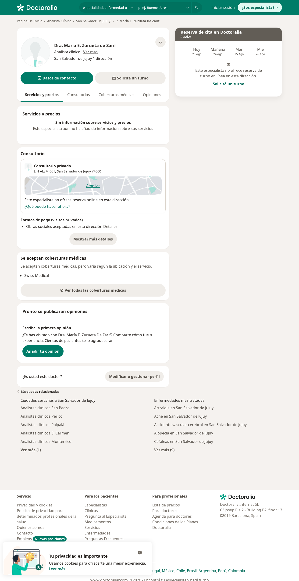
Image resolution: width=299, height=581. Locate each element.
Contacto (25, 533)
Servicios (92, 527)
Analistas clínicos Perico (42, 416)
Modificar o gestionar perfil (134, 376)
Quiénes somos (30, 527)
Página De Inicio (29, 21)
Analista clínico (67, 51)
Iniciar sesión (223, 7)
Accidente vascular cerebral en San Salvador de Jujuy (200, 424)
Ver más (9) (164, 449)
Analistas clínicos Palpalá (42, 424)
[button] (57, 78)
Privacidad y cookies (35, 505)
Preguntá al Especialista (106, 516)
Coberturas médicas (116, 94)
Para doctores (164, 510)
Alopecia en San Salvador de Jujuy (183, 433)
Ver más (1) (31, 449)
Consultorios (78, 94)
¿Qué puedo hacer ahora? (47, 206)
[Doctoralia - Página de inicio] (46, 7)
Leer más (57, 568)
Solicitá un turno (228, 83)
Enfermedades (97, 533)
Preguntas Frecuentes (104, 538)
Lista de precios (166, 505)
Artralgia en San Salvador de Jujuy (184, 407)
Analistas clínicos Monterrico (46, 441)
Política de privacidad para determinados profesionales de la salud (46, 516)
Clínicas (91, 510)
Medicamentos (98, 521)
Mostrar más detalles (95, 240)
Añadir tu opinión (43, 351)
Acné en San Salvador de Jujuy (180, 416)
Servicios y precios (42, 94)
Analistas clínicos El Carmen (45, 433)
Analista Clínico (59, 21)
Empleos (41, 538)
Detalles (110, 226)
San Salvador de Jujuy (74, 171)
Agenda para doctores (172, 516)
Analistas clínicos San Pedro (45, 407)
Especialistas (96, 505)
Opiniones (152, 94)
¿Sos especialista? (258, 7)
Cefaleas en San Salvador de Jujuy (183, 441)
